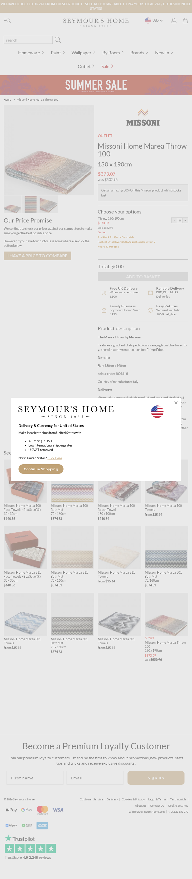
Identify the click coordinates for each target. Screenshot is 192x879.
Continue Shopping (41, 469)
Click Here (55, 458)
